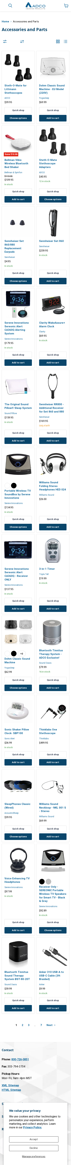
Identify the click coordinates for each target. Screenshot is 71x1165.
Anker (41, 984)
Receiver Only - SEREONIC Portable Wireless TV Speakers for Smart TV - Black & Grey (52, 894)
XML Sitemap (10, 1085)
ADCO (7, 98)
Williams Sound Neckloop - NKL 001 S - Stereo (52, 807)
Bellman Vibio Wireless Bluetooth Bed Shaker (16, 163)
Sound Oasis (45, 663)
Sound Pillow (10, 413)
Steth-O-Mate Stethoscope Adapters (48, 163)
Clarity (42, 331)
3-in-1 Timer (47, 568)
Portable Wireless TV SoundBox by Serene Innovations (17, 494)
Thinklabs (44, 738)
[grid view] (58, 41)
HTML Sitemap (11, 1090)
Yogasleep (44, 98)
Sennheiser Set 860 (51, 241)
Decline (34, 1148)
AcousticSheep (11, 813)
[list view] (65, 41)
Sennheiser (9, 257)
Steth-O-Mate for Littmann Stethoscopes (15, 89)
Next (50, 1025)
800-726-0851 (20, 1059)
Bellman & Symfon (13, 172)
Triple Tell (44, 574)
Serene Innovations (13, 339)
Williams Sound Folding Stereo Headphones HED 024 (52, 486)
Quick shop (18, 110)
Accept (34, 1139)
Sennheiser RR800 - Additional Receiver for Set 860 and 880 (51, 408)
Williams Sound (46, 495)
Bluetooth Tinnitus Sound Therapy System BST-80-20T (17, 975)
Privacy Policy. (32, 1127)
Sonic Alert (9, 738)
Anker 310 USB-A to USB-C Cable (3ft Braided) (51, 975)
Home (5, 21)
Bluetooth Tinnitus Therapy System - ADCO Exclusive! (51, 654)
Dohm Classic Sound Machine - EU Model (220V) (52, 89)
